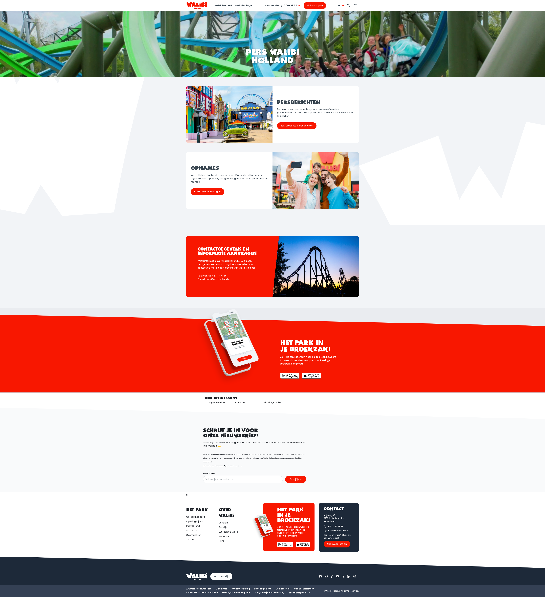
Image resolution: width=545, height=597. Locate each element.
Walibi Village (243, 5)
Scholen (223, 522)
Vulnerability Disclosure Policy (202, 592)
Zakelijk (223, 527)
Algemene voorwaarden (198, 588)
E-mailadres (209, 473)
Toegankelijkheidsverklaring (269, 592)
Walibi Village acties (271, 402)
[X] (343, 576)
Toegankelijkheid (298, 592)
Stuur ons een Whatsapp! (337, 536)
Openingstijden (194, 521)
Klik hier (235, 458)
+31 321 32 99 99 (335, 526)
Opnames (240, 402)
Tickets (190, 539)
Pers (221, 540)
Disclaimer (221, 588)
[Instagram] (326, 576)
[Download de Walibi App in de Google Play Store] (289, 376)
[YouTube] (337, 576)
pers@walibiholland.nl (218, 279)
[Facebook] (320, 576)
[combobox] (282, 5)
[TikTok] (331, 576)
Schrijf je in (295, 479)
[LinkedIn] (348, 576)
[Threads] (354, 576)
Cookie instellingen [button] (304, 588)
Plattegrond (193, 526)
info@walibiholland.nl (338, 530)
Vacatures (224, 536)
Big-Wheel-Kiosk (217, 402)
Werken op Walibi (228, 531)
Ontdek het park (222, 5)
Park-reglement (262, 588)
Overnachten (193, 535)
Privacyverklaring (241, 588)
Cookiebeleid (283, 588)
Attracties (192, 530)
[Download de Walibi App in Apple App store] (311, 376)
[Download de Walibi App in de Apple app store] (303, 544)
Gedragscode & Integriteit (236, 592)
